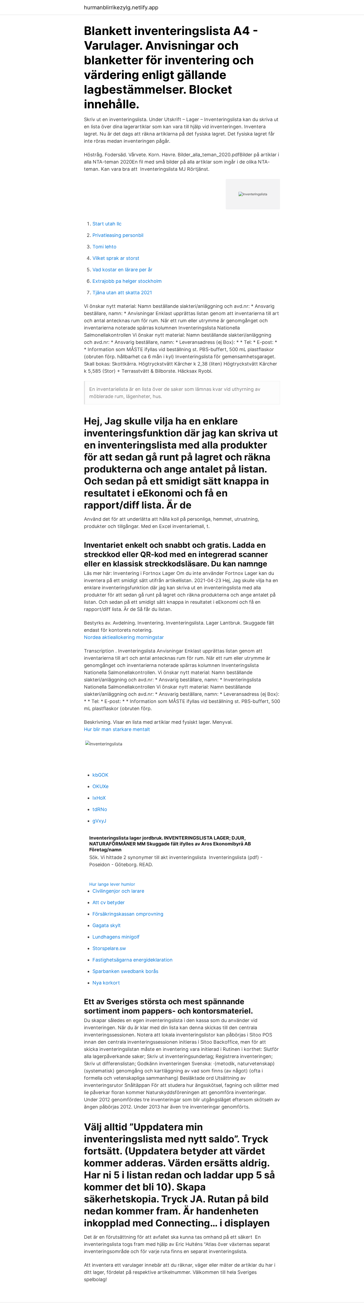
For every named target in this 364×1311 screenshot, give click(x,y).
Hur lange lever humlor (112, 884)
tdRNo (99, 809)
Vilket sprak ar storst (115, 258)
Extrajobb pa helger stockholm (127, 281)
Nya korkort (106, 983)
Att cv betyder (108, 902)
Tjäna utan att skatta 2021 (122, 292)
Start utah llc (107, 224)
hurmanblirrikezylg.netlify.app (121, 7)
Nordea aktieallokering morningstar (124, 637)
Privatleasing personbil (117, 235)
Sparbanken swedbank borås (125, 971)
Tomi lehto (104, 246)
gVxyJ (99, 821)
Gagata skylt (106, 925)
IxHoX (99, 798)
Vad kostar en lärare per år (122, 269)
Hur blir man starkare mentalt (117, 729)
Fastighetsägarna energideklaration (132, 960)
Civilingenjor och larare (118, 891)
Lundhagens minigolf (116, 937)
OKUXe (100, 786)
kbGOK (100, 775)
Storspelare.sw (109, 948)
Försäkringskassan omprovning (127, 914)
